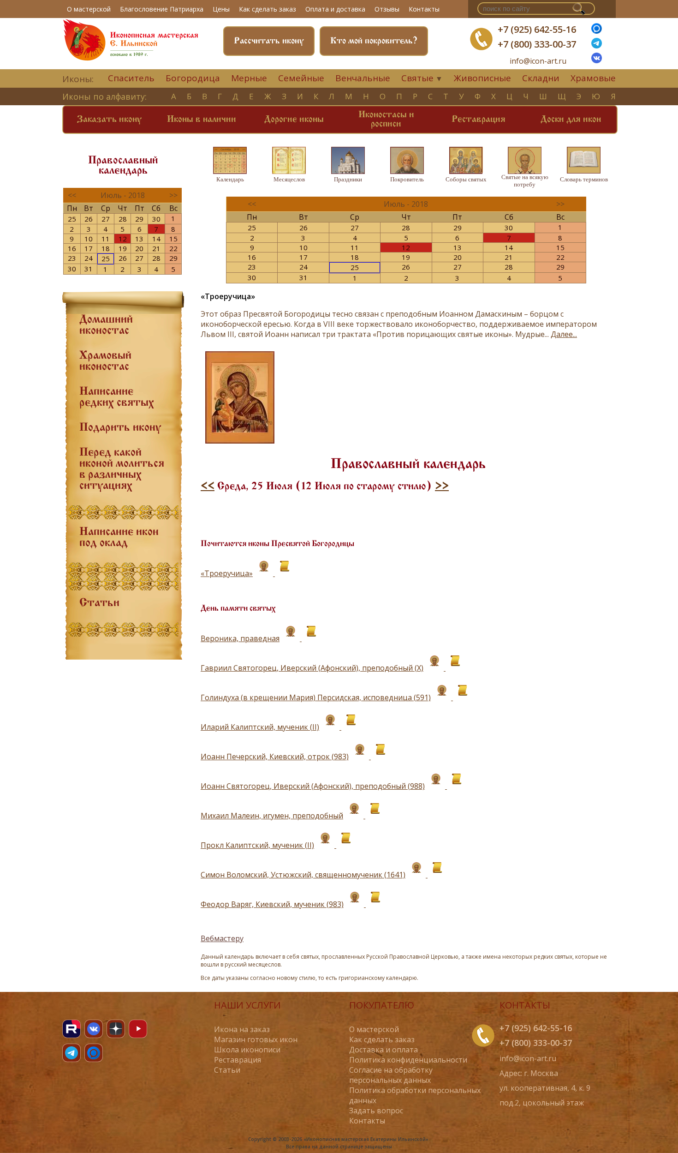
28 (123, 218)
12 (123, 238)
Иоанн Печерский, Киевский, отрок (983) (275, 756)
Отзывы (387, 9)
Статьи (99, 603)
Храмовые (593, 78)
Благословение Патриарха (161, 9)
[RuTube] (71, 1029)
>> (442, 486)
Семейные (301, 78)
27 (105, 218)
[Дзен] (116, 1029)
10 (88, 238)
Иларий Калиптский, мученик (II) (260, 727)
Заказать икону (109, 119)
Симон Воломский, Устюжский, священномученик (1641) (303, 875)
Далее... (564, 334)
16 (72, 248)
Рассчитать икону (269, 41)
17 (88, 248)
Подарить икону (120, 427)
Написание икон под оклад (119, 538)
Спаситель (131, 78)
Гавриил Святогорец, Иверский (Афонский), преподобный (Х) (312, 668)
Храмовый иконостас (105, 361)
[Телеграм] (596, 46)
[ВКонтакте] (596, 60)
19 (123, 248)
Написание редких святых (116, 397)
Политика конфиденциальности (408, 1060)
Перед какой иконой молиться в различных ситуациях (121, 469)
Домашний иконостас (106, 325)
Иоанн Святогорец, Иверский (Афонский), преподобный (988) (313, 786)
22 (173, 248)
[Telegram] (71, 1053)
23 (72, 258)
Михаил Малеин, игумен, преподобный (272, 816)
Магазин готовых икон (255, 1039)
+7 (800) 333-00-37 (537, 44)
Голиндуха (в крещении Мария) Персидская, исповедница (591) (316, 697)
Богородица (193, 78)
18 (105, 248)
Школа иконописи (247, 1050)
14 (156, 238)
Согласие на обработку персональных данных (391, 1075)
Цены (221, 9)
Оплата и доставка (335, 9)
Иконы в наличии (201, 119)
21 (156, 248)
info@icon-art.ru (538, 61)
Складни (540, 78)
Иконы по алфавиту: (104, 96)
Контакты (424, 9)
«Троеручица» (227, 573)
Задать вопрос (376, 1110)
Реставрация (479, 119)
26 (88, 218)
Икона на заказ (242, 1029)
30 (156, 218)
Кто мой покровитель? (373, 41)
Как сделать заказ (267, 9)
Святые (417, 78)
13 (139, 238)
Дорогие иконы (294, 119)
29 (139, 218)
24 (88, 258)
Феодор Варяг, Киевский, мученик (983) (272, 904)
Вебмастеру (222, 938)
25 (72, 218)
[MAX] (93, 1053)
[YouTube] (138, 1029)
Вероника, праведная (240, 638)
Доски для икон (571, 119)
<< (207, 486)
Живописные (482, 78)
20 (139, 248)
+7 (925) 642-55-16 (537, 29)
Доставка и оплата (383, 1050)
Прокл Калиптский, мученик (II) (257, 845)
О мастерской (89, 9)
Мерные (249, 78)
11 (105, 238)
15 (173, 238)
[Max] (596, 31)
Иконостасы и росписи (386, 119)
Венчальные (362, 78)
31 (88, 268)
